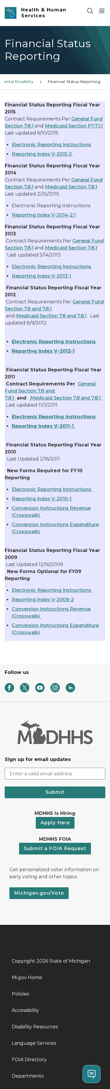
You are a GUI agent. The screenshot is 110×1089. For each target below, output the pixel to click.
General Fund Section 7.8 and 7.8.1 (50, 391)
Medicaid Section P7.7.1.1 (74, 126)
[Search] (90, 10)
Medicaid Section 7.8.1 (71, 187)
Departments (27, 1076)
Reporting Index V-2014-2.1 (43, 215)
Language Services (34, 1043)
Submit (55, 792)
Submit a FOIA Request (55, 848)
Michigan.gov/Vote (39, 893)
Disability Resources (35, 1026)
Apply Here (55, 822)
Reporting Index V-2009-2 (43, 599)
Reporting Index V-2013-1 (41, 276)
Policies (20, 994)
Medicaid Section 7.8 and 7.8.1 (51, 316)
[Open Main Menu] (101, 10)
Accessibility (25, 1010)
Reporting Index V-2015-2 (42, 154)
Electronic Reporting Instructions (51, 144)
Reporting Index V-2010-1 (42, 499)
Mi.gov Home (27, 977)
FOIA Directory (29, 1059)
